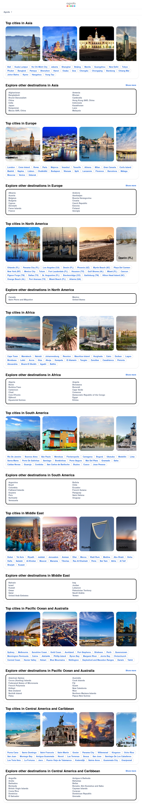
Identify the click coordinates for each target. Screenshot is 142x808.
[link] (71, 4)
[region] (71, 44)
